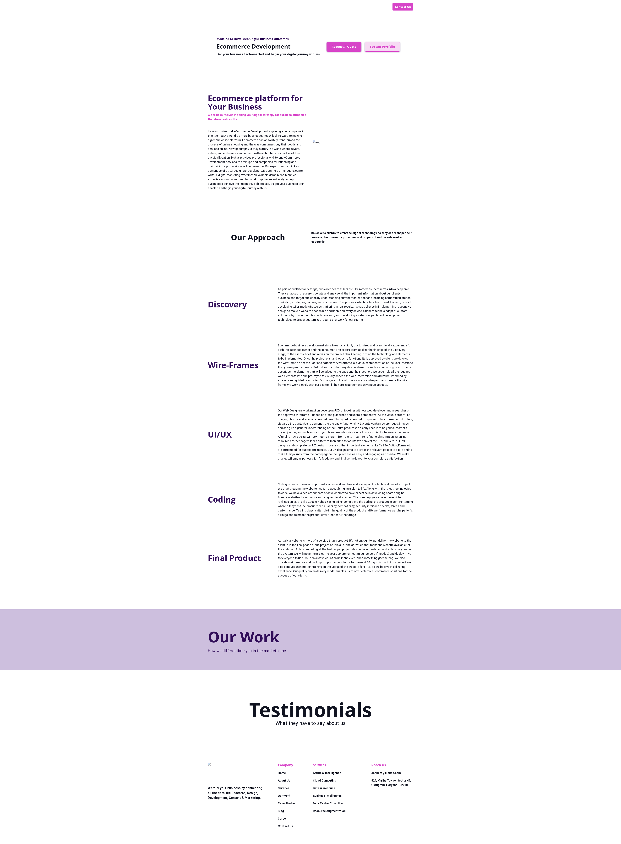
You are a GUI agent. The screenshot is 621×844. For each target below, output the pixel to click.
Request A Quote (344, 47)
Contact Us (403, 7)
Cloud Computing (324, 780)
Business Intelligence (327, 795)
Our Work (320, 7)
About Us (278, 7)
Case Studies (344, 7)
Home (258, 7)
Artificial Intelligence (327, 773)
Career (382, 7)
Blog (365, 7)
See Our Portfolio (382, 47)
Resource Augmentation (329, 811)
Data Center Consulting (328, 803)
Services (299, 7)
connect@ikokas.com (386, 773)
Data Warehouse (324, 788)
